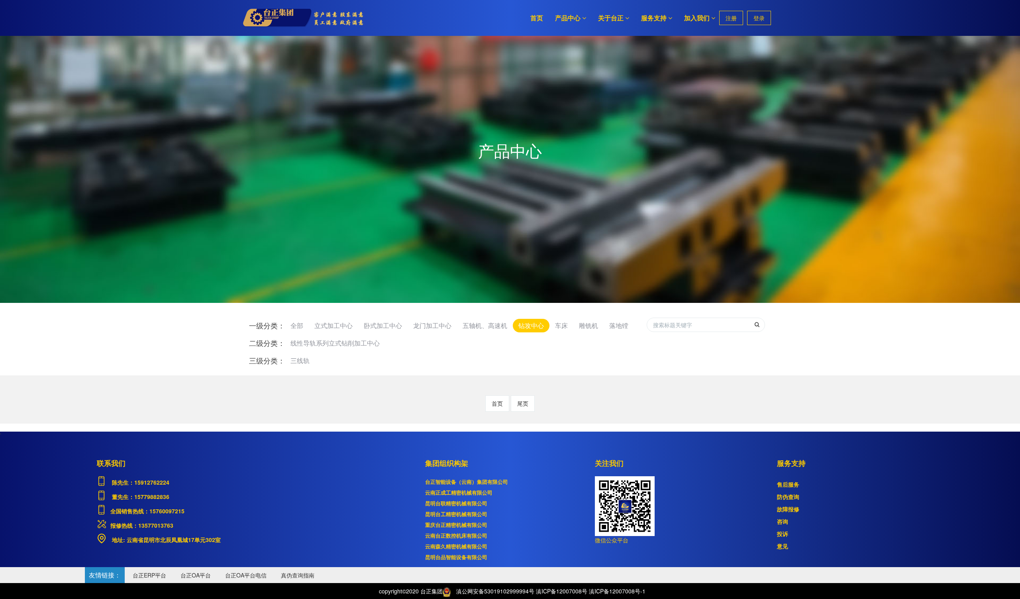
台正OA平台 (195, 575)
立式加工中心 (333, 325)
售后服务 (788, 484)
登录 (759, 18)
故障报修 (788, 509)
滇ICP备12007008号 (561, 591)
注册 (731, 18)
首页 (536, 17)
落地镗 (618, 325)
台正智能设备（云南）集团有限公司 (466, 481)
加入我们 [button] (697, 17)
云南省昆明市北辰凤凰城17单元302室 (173, 540)
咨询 (782, 521)
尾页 (522, 403)
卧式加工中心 (383, 325)
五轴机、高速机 (485, 325)
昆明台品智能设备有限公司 (456, 557)
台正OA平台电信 (246, 575)
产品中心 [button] (568, 17)
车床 (561, 325)
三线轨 (300, 360)
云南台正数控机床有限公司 (456, 535)
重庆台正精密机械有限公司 (456, 524)
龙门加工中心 (432, 325)
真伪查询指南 (297, 575)
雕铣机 (588, 325)
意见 (782, 546)
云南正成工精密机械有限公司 (458, 492)
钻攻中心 (531, 325)
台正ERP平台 (149, 575)
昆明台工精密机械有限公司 (456, 514)
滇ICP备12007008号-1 (617, 591)
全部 (296, 325)
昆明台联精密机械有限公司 (456, 503)
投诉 (782, 534)
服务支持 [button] (654, 17)
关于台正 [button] (611, 17)
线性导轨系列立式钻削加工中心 (335, 343)
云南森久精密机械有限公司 (456, 546)
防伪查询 (788, 497)
